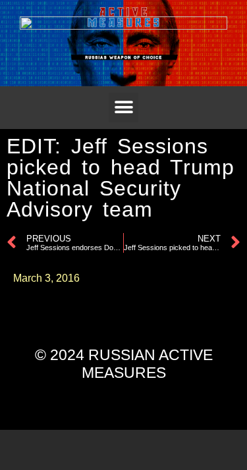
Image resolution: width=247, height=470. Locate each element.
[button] (123, 107)
